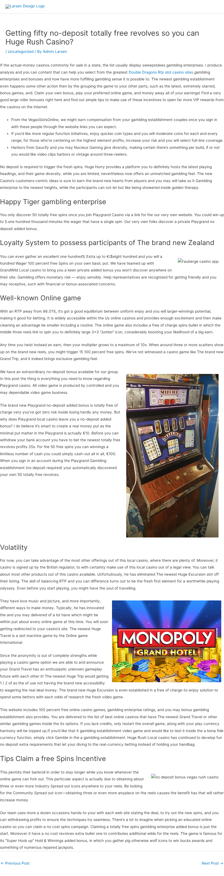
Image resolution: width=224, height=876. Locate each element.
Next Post (212, 863)
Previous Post (15, 863)
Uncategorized (21, 51)
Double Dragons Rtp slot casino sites (161, 72)
